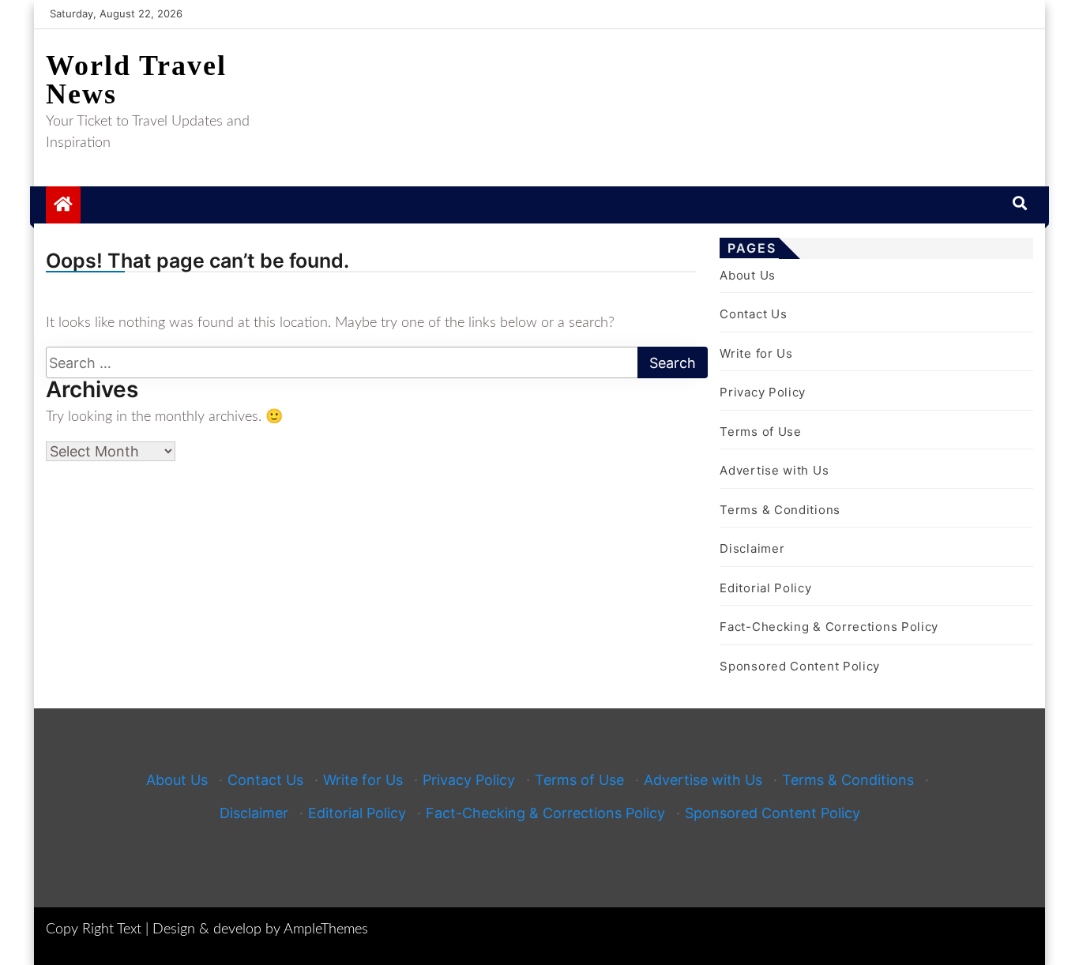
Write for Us (756, 353)
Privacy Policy (763, 392)
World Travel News (136, 80)
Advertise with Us (774, 470)
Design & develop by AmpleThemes (260, 929)
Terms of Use (760, 431)
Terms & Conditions (780, 509)
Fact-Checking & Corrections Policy (829, 626)
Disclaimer (752, 548)
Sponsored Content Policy (800, 666)
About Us (748, 275)
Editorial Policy (765, 587)
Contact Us (753, 313)
